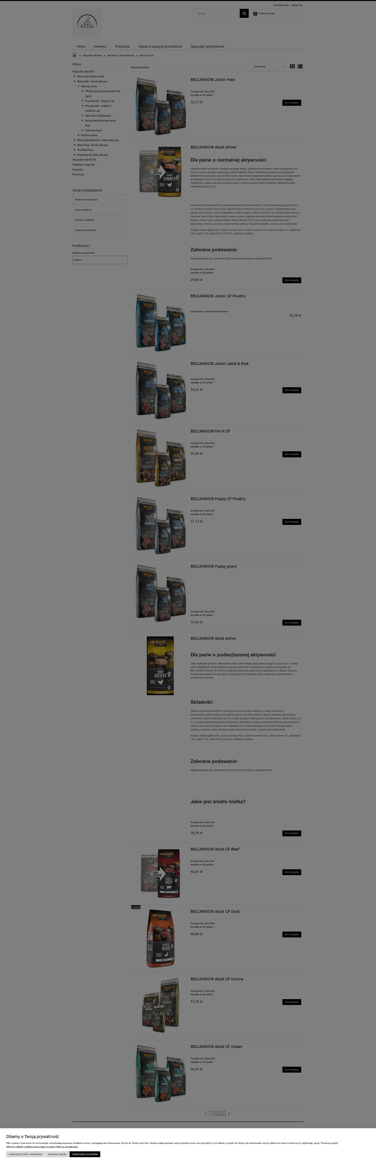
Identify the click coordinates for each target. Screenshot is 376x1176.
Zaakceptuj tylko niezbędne (25, 1154)
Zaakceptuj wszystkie (85, 1154)
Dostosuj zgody (57, 1154)
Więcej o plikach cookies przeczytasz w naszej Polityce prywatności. (42, 1146)
